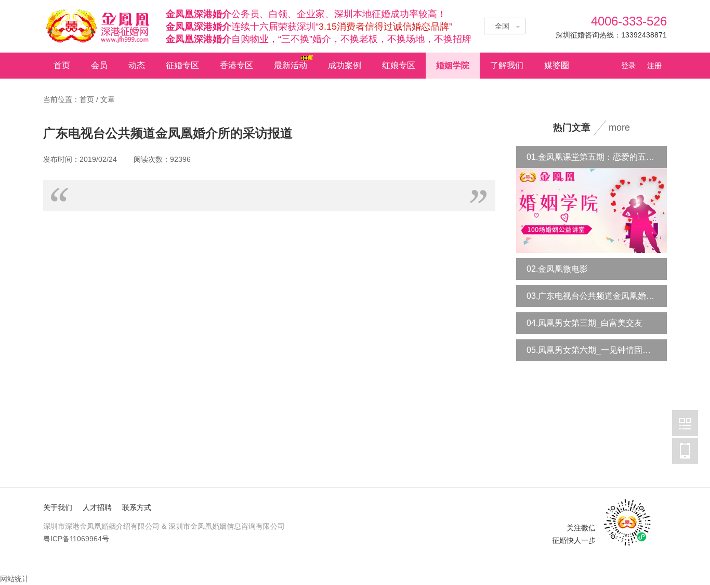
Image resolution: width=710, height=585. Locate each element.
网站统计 (14, 579)
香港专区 (236, 65)
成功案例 (344, 65)
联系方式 (136, 507)
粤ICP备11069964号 (76, 539)
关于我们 (57, 507)
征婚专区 (182, 65)
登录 (631, 65)
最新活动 (290, 65)
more (619, 127)
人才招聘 (97, 507)
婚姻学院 (452, 65)
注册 (654, 65)
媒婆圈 (556, 65)
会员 (99, 65)
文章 (107, 99)
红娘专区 (398, 65)
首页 (62, 65)
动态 (136, 65)
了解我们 (506, 65)
